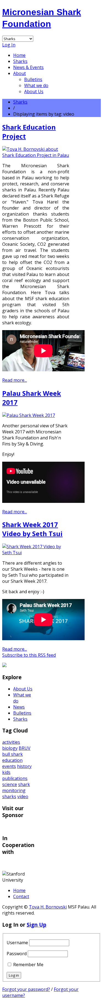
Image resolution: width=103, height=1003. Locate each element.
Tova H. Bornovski (48, 907)
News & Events (28, 67)
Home (19, 55)
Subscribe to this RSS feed (29, 655)
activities (11, 742)
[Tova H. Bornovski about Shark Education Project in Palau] (35, 155)
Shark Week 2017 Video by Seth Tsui (32, 529)
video (22, 796)
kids (6, 772)
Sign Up (36, 924)
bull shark (12, 754)
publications (14, 778)
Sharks (20, 61)
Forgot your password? (26, 989)
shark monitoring (16, 787)
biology (10, 748)
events (9, 766)
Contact (21, 896)
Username (17, 943)
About (19, 73)
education (12, 760)
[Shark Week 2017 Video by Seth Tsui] (35, 553)
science (9, 784)
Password (17, 954)
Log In (8, 45)
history (24, 766)
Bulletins (33, 79)
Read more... (14, 380)
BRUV (24, 748)
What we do (36, 85)
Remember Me (28, 965)
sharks (9, 796)
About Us (33, 91)
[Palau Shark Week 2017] (28, 415)
